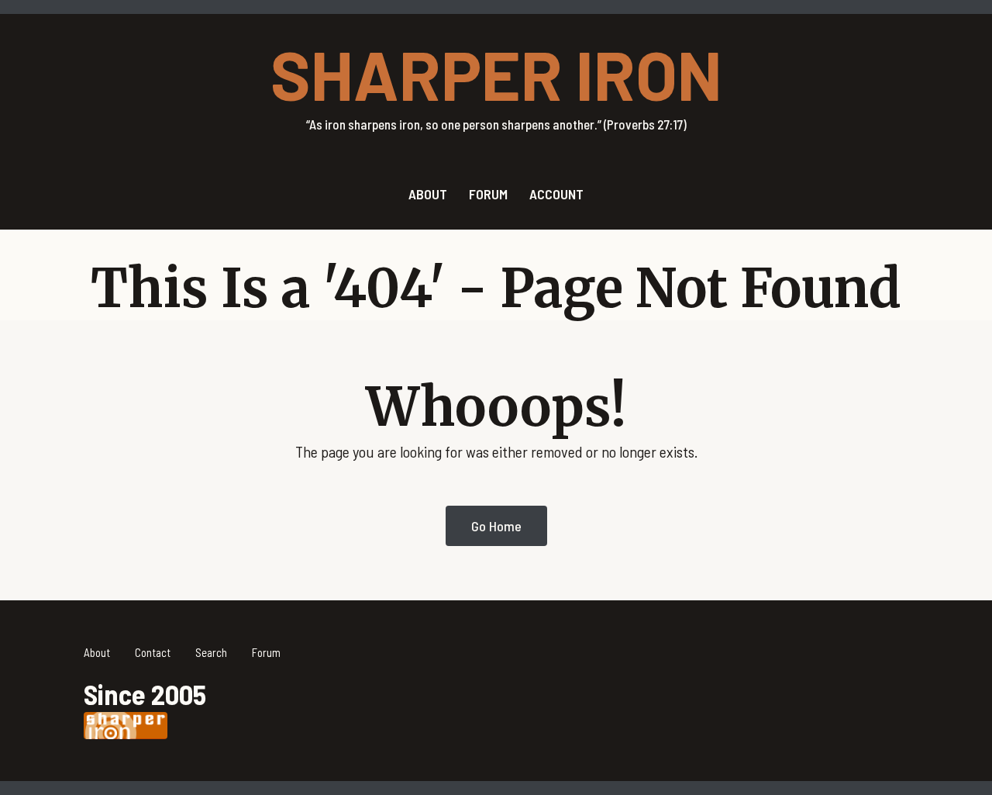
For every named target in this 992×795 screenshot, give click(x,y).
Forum (266, 652)
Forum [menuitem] (488, 193)
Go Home (496, 525)
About (97, 652)
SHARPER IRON (496, 73)
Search (211, 652)
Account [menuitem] (556, 193)
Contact (152, 652)
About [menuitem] (427, 193)
